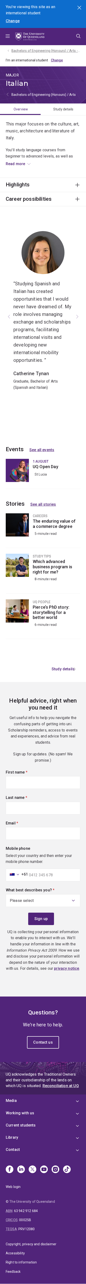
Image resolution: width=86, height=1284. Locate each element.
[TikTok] (67, 1169)
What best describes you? (38, 890)
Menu (7, 36)
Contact (13, 1149)
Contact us (43, 1042)
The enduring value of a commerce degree (43, 530)
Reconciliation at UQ (61, 1086)
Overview (21, 109)
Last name (24, 797)
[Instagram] (55, 1169)
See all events (41, 450)
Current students (21, 1125)
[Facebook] (9, 1169)
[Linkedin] (21, 1169)
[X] (32, 1169)
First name (24, 772)
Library (12, 1137)
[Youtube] (44, 1169)
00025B (25, 1220)
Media (11, 1100)
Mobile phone (18, 848)
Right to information (21, 1262)
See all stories (43, 504)
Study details (63, 109)
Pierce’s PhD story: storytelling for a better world (43, 619)
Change (13, 21)
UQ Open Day (43, 474)
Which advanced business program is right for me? (43, 573)
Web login (13, 1187)
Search (80, 8)
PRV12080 (26, 1229)
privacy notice (66, 968)
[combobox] (17, 874)
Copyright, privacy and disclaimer (31, 1244)
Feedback (13, 1271)
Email (20, 823)
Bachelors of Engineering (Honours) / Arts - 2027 (45, 51)
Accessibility (15, 1253)
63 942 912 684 (26, 1211)
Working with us (20, 1113)
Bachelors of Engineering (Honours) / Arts (43, 95)
